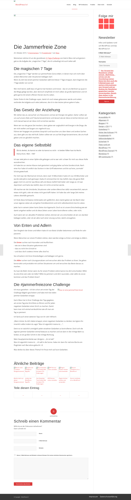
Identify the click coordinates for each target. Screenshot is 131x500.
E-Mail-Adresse (43, 440)
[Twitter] (111, 21)
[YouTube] (106, 21)
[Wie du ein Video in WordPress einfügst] (1, 250)
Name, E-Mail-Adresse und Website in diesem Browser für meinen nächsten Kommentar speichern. (44, 455)
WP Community (105, 157)
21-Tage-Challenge (53, 58)
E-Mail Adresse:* (105, 53)
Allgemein (102, 120)
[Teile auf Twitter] (42, 395)
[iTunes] (101, 26)
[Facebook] (101, 21)
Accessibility (103, 117)
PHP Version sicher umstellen (52, 379)
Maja (57, 53)
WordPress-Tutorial (106, 151)
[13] (51, 28)
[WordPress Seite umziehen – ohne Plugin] (129, 250)
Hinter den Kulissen (106, 132)
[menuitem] (68, 4)
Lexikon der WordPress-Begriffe (28, 380)
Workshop (103, 154)
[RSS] (106, 26)
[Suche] (115, 4)
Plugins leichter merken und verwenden (63, 380)
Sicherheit (102, 141)
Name (40, 433)
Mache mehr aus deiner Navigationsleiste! (19, 380)
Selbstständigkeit (105, 138)
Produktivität (46, 53)
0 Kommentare (33, 53)
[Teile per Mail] (79, 395)
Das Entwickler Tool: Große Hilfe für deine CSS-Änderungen (41, 381)
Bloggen (102, 123)
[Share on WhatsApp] (60, 395)
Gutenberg (103, 129)
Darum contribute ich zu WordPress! (75, 379)
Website (41, 448)
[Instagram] (111, 26)
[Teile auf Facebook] (23, 395)
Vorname (102, 62)
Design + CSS (104, 126)
